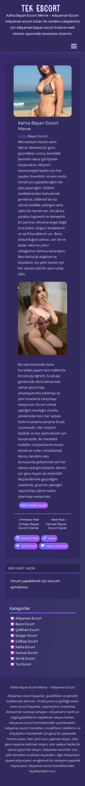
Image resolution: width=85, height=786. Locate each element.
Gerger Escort (26, 635)
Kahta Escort (29, 546)
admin (52, 538)
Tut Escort (23, 664)
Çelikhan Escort (27, 629)
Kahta (22, 136)
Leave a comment (56, 546)
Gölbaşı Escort (26, 641)
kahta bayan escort (33, 505)
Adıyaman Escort (28, 618)
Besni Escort (25, 624)
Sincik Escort (25, 658)
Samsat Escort (26, 652)
